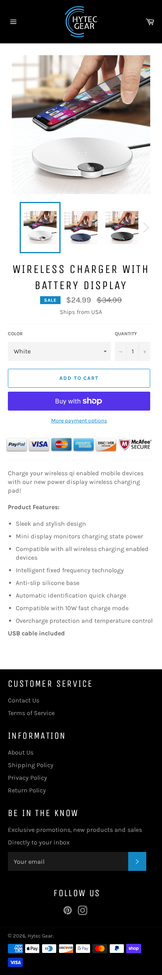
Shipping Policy (30, 765)
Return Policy (27, 790)
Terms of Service (31, 713)
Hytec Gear (40, 936)
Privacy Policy (27, 777)
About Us (20, 752)
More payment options (79, 420)
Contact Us (23, 700)
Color (15, 333)
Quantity (126, 333)
